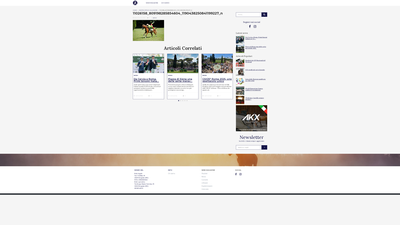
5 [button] (187, 101)
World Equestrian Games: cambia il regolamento (254, 89)
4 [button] (185, 101)
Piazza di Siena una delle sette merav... (180, 80)
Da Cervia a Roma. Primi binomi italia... (146, 80)
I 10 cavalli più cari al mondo (255, 70)
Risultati (204, 173)
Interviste (205, 189)
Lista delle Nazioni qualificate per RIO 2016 (255, 80)
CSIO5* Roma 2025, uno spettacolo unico (217, 80)
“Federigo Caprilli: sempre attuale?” (254, 98)
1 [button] (179, 101)
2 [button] (181, 101)
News (136, 75)
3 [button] (183, 101)
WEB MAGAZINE (152, 3)
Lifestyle (205, 183)
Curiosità (205, 180)
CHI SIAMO (165, 3)
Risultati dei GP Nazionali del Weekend (255, 61)
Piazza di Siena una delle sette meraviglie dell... (255, 47)
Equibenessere (207, 186)
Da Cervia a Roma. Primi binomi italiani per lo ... (256, 38)
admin (155, 18)
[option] (148, 76)
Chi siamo (171, 173)
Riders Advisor (135, 3)
